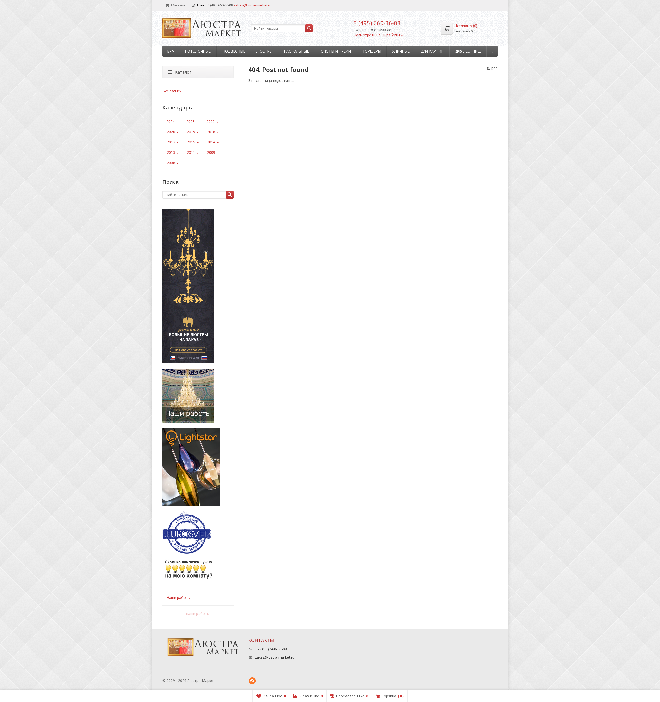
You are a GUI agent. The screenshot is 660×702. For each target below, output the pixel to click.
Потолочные (198, 51)
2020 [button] (171, 131)
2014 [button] (211, 142)
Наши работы (179, 597)
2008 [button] (171, 162)
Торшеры (371, 51)
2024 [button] (171, 121)
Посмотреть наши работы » (378, 34)
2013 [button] (171, 152)
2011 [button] (191, 152)
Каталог (183, 72)
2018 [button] (211, 131)
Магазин (178, 5)
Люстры (264, 51)
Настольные (296, 51)
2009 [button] (211, 152)
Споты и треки (336, 51)
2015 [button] (191, 142)
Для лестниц (468, 51)
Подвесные (233, 51)
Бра (170, 51)
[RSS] (252, 681)
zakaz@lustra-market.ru (252, 5)
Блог (200, 5)
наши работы (198, 613)
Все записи (172, 91)
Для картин (432, 51)
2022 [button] (211, 121)
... (492, 51)
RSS (494, 68)
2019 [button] (191, 131)
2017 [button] (171, 142)
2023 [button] (191, 121)
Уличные (401, 51)
